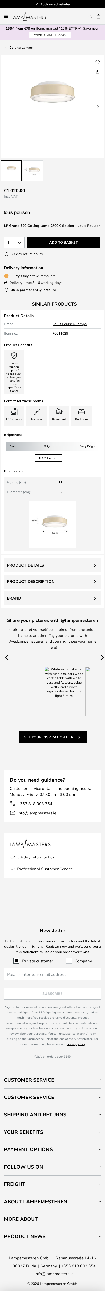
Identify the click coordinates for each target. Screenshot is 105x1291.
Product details (25, 565)
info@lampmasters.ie (37, 812)
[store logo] (32, 16)
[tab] (52, 1079)
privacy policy (75, 1044)
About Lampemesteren (35, 1201)
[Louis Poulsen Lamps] (30, 212)
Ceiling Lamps (21, 47)
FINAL (50, 35)
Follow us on (23, 1166)
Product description (30, 581)
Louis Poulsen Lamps (69, 323)
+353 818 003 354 (35, 803)
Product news (25, 1236)
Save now (91, 28)
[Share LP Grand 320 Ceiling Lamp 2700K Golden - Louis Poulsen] (97, 71)
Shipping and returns (35, 1114)
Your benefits (23, 1132)
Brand (14, 598)
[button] (11, 170)
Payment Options (28, 1149)
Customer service (29, 1097)
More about (21, 1219)
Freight (14, 1184)
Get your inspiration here (49, 737)
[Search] (90, 16)
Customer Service (29, 1079)
